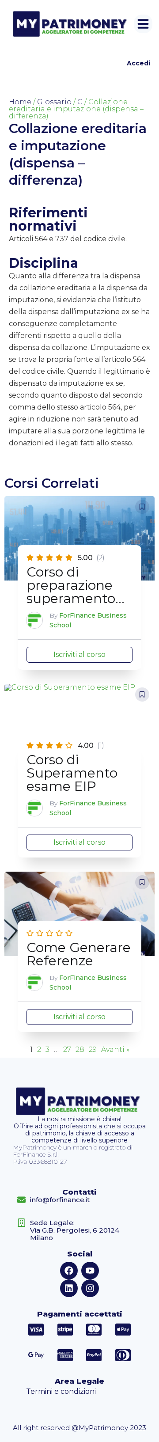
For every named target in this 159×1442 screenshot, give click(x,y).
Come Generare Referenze (78, 954)
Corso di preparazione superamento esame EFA (70, 592)
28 (80, 1049)
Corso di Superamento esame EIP (71, 772)
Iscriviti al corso (79, 654)
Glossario (54, 102)
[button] (143, 24)
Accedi (138, 63)
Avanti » (115, 1049)
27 (67, 1049)
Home (20, 102)
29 (93, 1049)
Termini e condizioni (61, 1391)
